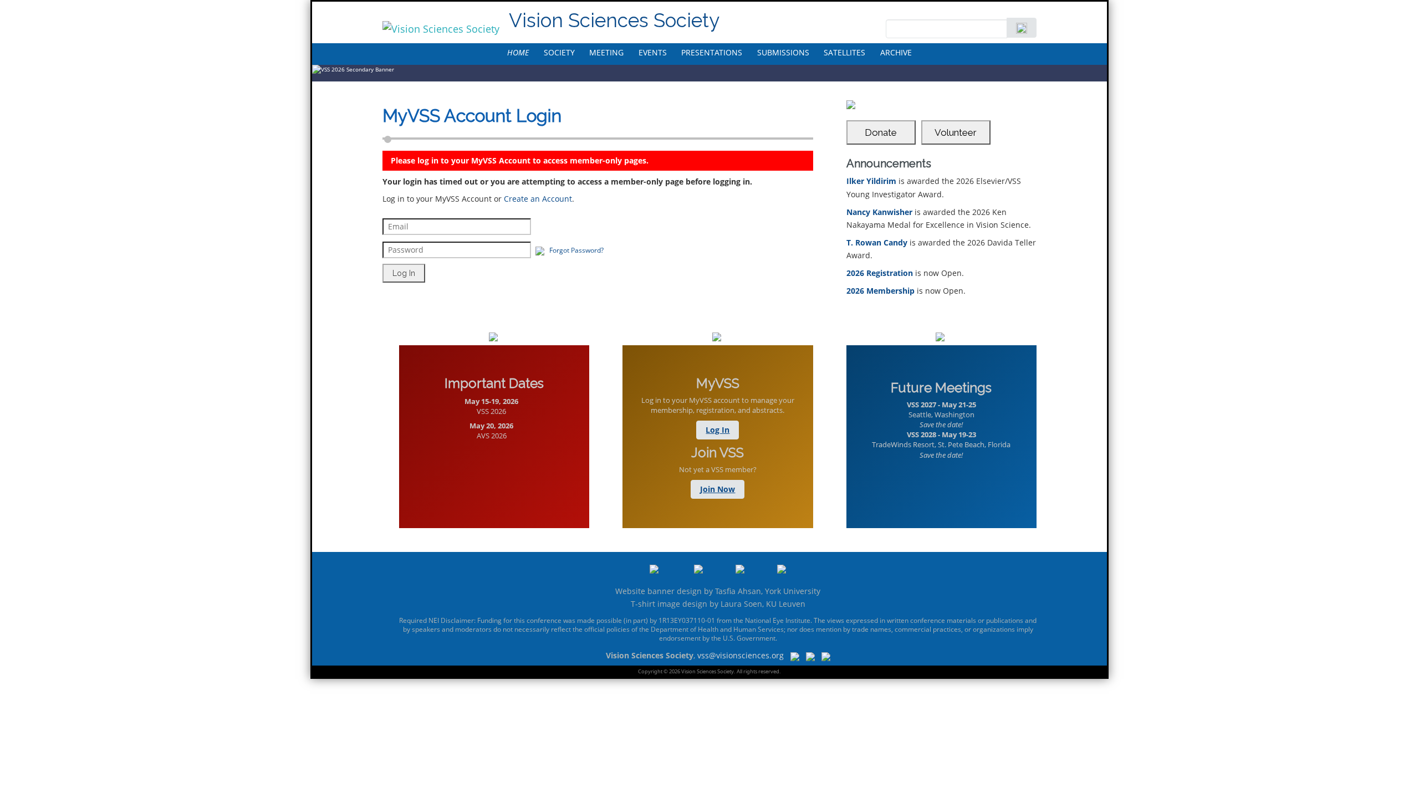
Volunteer (956, 132)
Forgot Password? (576, 250)
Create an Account (538, 198)
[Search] (1022, 27)
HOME (518, 52)
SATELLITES (844, 52)
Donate (881, 132)
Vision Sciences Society (614, 20)
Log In (717, 429)
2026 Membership (880, 290)
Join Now (717, 489)
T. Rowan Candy (876, 242)
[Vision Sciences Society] (440, 29)
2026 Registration (879, 273)
